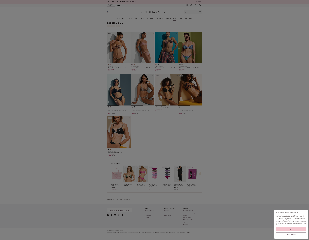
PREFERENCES (291, 234)
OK (291, 229)
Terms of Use (302, 223)
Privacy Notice (293, 223)
